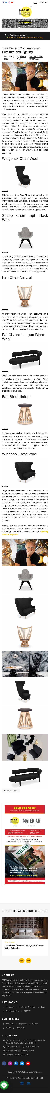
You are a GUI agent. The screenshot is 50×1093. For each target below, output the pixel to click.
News (43, 1007)
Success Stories (12, 1011)
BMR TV (27, 1011)
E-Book (35, 1024)
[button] (28, 960)
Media (8, 1028)
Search (44, 3)
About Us (9, 1024)
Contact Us (20, 1028)
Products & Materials (27, 1007)
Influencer (10, 1007)
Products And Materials (18, 35)
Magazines (23, 1024)
